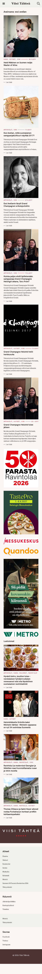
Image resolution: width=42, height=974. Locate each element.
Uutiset (12, 59)
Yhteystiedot (7, 887)
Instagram (6, 944)
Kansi (6, 59)
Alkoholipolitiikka (9, 901)
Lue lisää (9, 82)
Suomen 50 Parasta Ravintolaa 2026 (15, 883)
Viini (19, 59)
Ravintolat (32, 673)
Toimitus (6, 909)
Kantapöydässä (8, 905)
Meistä (5, 879)
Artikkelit (8, 130)
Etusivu (5, 856)
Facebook (6, 937)
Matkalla (23, 806)
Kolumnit (23, 673)
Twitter (5, 941)
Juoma (5, 868)
